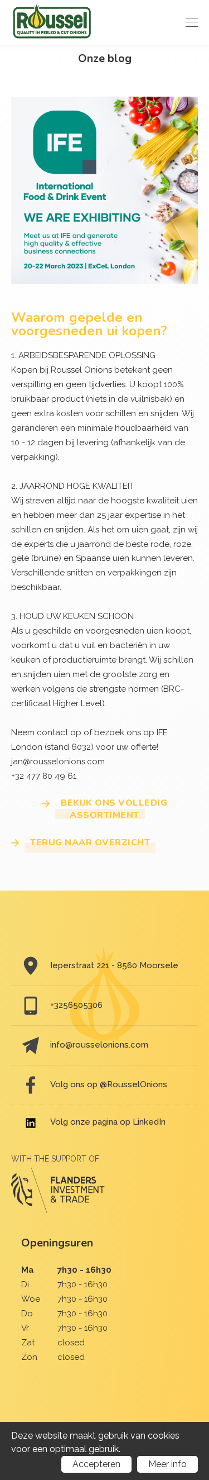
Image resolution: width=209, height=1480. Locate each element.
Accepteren (96, 1464)
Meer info (167, 1464)
